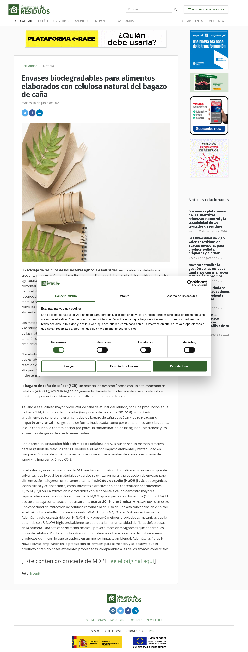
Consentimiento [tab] (66, 296)
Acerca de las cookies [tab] (182, 296)
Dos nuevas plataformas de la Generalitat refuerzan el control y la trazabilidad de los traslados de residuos (208, 218)
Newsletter (154, 620)
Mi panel (101, 21)
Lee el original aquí (130, 560)
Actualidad (23, 21)
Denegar (68, 366)
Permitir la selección (124, 366)
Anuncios (82, 21)
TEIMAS (151, 631)
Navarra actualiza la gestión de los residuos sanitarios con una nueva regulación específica (208, 270)
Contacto (135, 620)
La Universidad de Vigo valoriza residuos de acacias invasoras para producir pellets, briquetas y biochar (207, 245)
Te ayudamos (124, 21)
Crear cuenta (192, 21)
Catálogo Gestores (53, 21)
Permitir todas (179, 366)
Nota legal (117, 620)
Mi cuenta (217, 21)
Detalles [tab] (124, 296)
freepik (35, 573)
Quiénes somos (96, 620)
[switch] (102, 350)
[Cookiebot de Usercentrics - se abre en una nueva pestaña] (190, 283)
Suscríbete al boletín (207, 9)
